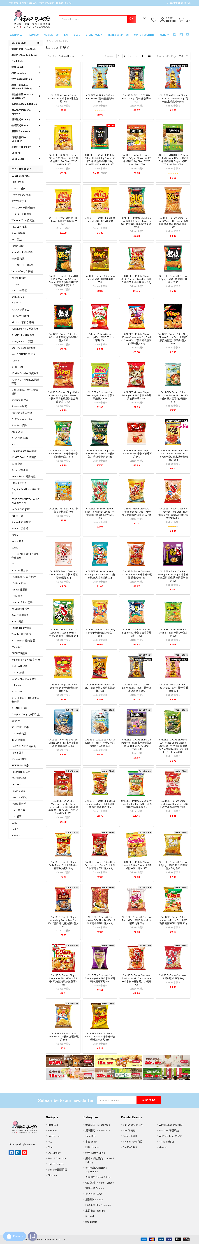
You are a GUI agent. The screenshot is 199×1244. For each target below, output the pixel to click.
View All (16, 835)
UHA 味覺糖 (18, 181)
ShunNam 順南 (19, 406)
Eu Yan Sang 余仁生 (22, 175)
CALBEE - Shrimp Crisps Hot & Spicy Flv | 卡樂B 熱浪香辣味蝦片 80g (136, 632)
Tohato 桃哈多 (19, 482)
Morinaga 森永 (19, 277)
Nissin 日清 (18, 245)
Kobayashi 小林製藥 (22, 341)
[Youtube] (187, 34)
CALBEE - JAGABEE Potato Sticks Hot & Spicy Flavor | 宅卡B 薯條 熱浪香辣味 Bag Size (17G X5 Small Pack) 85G (100, 159)
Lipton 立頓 (18, 672)
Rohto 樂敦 (17, 621)
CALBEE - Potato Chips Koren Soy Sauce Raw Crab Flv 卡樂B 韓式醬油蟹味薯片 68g (63, 922)
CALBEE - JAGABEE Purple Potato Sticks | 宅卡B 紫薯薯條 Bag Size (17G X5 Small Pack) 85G (136, 744)
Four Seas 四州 (19, 425)
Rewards (33, 34)
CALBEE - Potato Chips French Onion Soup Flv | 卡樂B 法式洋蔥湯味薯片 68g (173, 803)
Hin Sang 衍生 (19, 583)
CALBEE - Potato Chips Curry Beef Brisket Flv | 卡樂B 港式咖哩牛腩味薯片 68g (136, 803)
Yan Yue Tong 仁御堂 (22, 271)
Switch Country (144, 34)
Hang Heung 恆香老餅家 (24, 450)
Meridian (16, 829)
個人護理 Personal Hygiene (21, 111)
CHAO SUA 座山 (20, 438)
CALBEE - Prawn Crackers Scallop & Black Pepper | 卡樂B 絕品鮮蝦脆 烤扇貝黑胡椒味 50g (173, 576)
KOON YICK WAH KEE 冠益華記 (25, 381)
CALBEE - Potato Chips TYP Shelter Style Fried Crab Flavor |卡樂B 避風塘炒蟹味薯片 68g (173, 455)
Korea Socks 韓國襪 (22, 252)
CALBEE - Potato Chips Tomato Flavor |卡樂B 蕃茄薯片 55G (136, 453)
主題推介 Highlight (21, 146)
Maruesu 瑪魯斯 (20, 528)
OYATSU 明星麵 (20, 614)
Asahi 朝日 (17, 431)
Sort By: (52, 56)
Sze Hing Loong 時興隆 (24, 347)
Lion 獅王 (17, 816)
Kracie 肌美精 (19, 803)
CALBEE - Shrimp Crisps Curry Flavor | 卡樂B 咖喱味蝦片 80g (63, 1036)
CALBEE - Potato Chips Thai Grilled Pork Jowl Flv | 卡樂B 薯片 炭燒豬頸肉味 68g (100, 453)
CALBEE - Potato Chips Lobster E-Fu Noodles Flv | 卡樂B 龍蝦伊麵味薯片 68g (100, 920)
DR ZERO (16, 784)
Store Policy (94, 34)
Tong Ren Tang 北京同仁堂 (26, 714)
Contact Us (51, 34)
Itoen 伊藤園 (18, 739)
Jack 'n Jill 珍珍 (20, 665)
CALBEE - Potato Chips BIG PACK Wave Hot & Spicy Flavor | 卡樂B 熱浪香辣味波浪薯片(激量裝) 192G (63, 280)
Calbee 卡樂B (18, 188)
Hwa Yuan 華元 (19, 797)
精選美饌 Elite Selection (19, 139)
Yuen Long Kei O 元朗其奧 (25, 328)
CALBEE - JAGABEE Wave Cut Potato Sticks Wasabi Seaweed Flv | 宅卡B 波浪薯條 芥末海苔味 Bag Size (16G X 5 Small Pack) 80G (173, 745)
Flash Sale (15, 34)
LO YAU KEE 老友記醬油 (24, 678)
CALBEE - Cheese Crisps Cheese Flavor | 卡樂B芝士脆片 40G (63, 98)
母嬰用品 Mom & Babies (24, 103)
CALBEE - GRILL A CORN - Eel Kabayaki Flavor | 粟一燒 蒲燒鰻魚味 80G (136, 687)
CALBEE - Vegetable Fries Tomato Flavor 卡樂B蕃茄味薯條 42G (63, 687)
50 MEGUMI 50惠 (20, 727)
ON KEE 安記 (18, 296)
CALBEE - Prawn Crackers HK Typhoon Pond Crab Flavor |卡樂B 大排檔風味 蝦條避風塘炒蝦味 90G (173, 513)
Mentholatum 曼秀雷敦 (24, 476)
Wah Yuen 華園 (19, 290)
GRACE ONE (18, 366)
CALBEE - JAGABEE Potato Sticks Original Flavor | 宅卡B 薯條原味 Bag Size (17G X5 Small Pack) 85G (136, 159)
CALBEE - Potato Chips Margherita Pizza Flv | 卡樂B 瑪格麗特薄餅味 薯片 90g (173, 920)
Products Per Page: (167, 56)
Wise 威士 (17, 646)
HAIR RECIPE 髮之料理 (24, 576)
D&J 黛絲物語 (19, 778)
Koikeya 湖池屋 (20, 469)
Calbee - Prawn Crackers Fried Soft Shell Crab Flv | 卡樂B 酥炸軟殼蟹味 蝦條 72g (136, 511)
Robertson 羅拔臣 (21, 771)
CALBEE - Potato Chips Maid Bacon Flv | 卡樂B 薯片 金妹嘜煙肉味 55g (137, 920)
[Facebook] (174, 34)
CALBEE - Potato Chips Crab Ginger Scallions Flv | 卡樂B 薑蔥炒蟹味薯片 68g (100, 803)
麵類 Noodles (19, 73)
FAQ (66, 34)
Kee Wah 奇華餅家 (21, 521)
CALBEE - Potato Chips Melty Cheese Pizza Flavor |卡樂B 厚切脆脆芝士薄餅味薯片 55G (173, 339)
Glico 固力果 (18, 258)
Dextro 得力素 (19, 733)
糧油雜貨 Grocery (21, 119)
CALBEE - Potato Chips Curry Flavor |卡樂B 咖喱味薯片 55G (100, 279)
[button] (70, 1061)
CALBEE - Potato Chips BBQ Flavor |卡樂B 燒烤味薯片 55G (63, 220)
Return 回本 (18, 752)
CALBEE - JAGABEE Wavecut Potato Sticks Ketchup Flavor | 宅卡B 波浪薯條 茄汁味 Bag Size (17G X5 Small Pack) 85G (63, 807)
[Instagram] (181, 34)
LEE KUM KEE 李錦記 (23, 264)
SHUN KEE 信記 (20, 707)
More (163, 34)
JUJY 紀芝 (17, 463)
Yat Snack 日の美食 (22, 412)
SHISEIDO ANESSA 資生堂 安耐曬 (25, 699)
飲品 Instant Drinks (22, 78)
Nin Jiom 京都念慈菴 (23, 322)
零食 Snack (17, 66)
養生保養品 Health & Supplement (22, 96)
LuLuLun (16, 685)
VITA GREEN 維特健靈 (23, 640)
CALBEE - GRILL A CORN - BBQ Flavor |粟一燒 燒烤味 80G (100, 98)
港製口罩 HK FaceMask (24, 49)
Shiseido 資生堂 (20, 399)
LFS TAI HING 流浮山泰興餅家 (25, 391)
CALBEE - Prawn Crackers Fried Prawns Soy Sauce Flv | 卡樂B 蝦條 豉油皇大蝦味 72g (100, 513)
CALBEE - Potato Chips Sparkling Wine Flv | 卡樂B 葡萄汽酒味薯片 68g (100, 978)
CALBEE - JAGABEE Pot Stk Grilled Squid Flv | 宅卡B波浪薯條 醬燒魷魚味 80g (63, 742)
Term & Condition (118, 34)
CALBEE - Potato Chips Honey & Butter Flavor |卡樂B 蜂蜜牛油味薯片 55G (136, 865)
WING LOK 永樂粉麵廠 (23, 207)
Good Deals (18, 158)
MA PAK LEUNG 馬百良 (24, 746)
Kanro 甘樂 (17, 515)
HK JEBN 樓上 (19, 226)
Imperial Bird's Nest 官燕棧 (26, 659)
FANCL (15, 444)
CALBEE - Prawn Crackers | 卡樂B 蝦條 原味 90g (173, 977)
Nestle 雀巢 (18, 541)
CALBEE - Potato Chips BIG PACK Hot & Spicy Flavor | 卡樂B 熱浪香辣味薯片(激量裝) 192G (136, 222)
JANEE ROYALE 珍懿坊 (24, 457)
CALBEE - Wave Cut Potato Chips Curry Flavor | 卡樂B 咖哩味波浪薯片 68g (100, 1036)
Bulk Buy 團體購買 (57, 1169)
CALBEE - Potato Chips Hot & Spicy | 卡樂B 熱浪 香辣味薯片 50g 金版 (173, 865)
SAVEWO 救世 (19, 201)
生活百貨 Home (20, 125)
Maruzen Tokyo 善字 (22, 602)
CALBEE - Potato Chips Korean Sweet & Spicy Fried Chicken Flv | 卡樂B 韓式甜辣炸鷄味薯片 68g (136, 339)
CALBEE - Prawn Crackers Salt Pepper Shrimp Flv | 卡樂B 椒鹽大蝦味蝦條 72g (100, 574)
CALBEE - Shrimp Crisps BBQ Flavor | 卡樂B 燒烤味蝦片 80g (100, 632)
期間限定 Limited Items (24, 54)
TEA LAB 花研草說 (22, 213)
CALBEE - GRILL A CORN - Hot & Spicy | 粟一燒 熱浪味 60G (136, 98)
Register (171, 20)
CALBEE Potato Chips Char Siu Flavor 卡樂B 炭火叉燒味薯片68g (100, 687)
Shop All (16, 152)
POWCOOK (17, 691)
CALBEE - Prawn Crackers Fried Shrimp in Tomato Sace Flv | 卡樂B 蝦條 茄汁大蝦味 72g (136, 980)
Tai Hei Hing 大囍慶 (22, 627)
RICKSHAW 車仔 (20, 765)
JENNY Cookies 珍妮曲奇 (25, 373)
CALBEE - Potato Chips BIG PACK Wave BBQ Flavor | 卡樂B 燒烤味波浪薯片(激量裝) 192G (173, 222)
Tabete (15, 360)
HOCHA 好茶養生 (20, 309)
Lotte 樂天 (17, 595)
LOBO (14, 822)
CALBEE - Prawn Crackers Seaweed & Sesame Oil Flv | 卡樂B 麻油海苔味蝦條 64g (63, 632)
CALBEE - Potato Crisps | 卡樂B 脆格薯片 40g (63, 510)
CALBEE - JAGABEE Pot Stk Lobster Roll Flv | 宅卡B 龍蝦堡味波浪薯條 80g (100, 742)
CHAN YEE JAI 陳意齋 (23, 334)
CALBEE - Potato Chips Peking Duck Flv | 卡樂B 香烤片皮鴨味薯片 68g (136, 395)
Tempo (15, 283)
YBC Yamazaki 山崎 (22, 418)
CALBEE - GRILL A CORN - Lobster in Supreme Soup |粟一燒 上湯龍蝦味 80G (173, 98)
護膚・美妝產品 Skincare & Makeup (22, 86)
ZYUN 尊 (16, 720)
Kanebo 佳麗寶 (19, 589)
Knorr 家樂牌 (18, 232)
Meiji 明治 (17, 239)
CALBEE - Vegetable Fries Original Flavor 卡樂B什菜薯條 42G (173, 632)
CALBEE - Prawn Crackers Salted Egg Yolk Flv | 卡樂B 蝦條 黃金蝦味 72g (136, 574)
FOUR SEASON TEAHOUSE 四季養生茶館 (25, 501)
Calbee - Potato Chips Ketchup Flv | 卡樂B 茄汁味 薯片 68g (100, 337)
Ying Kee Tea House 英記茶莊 (26, 491)
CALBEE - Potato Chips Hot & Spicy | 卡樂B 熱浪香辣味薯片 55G (63, 337)
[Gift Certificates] (145, 19)
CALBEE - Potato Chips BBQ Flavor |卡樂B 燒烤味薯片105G (100, 220)
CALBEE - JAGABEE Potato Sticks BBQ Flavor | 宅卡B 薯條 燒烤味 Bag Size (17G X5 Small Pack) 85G (63, 159)
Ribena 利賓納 (19, 758)
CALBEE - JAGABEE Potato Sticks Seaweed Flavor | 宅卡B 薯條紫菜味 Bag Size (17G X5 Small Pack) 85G (173, 159)
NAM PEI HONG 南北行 (23, 354)
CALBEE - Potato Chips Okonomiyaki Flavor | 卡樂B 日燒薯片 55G (100, 395)
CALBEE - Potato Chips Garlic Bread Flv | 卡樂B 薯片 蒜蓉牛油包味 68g (63, 865)
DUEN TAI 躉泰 (19, 653)
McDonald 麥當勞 (21, 608)
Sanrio (15, 547)
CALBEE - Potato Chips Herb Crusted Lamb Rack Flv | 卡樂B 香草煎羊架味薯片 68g (100, 865)
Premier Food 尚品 (21, 194)
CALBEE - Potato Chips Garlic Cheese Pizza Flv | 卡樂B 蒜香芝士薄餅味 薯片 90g (136, 279)
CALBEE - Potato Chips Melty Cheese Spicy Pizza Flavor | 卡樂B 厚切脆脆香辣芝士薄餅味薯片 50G (63, 397)
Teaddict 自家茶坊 (21, 634)
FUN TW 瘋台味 (20, 570)
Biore (14, 563)
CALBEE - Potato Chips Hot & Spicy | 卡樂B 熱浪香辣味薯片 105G (173, 279)
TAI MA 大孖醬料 (20, 315)
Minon (15, 534)
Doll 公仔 (16, 303)
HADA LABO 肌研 (21, 509)
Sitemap (52, 1175)
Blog (77, 34)
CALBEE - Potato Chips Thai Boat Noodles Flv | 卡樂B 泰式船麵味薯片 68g (63, 453)
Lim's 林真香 (18, 809)
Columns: (110, 55)
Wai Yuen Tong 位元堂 (23, 220)
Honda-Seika (18, 790)
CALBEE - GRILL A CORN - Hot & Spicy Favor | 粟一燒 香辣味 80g (173, 687)
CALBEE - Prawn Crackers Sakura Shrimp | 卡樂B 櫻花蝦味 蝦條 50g (63, 574)
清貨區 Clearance (21, 131)
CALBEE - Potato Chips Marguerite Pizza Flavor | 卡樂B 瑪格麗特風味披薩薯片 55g (63, 980)
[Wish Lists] (154, 19)
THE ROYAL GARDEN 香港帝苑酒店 (25, 555)
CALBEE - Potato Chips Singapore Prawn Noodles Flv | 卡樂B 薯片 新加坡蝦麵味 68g (173, 397)
